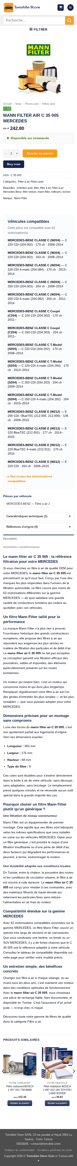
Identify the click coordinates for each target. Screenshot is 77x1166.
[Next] (73, 1080)
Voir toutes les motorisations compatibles (30, 479)
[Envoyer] (69, 20)
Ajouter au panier (40, 153)
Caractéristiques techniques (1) (26, 516)
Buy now (14, 164)
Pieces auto (32, 103)
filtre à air (45, 188)
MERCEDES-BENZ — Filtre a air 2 (28, 503)
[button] (61, 7)
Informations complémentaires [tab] (21, 547)
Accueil (7, 103)
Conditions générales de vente (54, 1150)
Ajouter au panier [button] (19, 1103)
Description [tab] (10, 538)
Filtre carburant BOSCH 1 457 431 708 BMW (20, 1088)
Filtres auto (48, 103)
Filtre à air (23, 181)
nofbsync (56, 192)
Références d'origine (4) (22, 526)
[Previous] (3, 1080)
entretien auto (25, 188)
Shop (18, 103)
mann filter (44, 192)
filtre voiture (29, 192)
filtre (36, 188)
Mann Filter (20, 198)
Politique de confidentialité (19, 1150)
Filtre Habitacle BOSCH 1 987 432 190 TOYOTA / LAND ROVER (57, 1090)
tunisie (66, 192)
